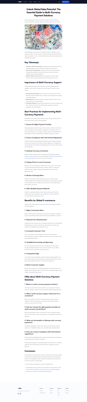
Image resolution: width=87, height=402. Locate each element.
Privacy (59, 392)
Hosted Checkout (42, 392)
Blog (39, 1)
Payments (41, 390)
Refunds (67, 392)
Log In (59, 1)
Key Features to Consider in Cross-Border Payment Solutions (39, 371)
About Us (51, 392)
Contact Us (67, 390)
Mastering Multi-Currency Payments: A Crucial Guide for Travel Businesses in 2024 (43, 367)
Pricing (51, 390)
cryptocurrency (45, 194)
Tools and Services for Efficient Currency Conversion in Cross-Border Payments (42, 369)
